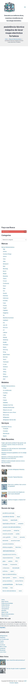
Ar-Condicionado (4, 639)
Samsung (5, 349)
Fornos (2, 643)
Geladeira (5, 402)
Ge (3, 315)
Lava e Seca (3, 652)
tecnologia (5, 587)
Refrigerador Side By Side (9, 419)
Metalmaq (5, 339)
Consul (5, 281)
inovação (5, 564)
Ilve (4, 322)
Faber (4, 303)
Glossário (3, 610)
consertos (16, 530)
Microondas (6, 414)
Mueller (5, 342)
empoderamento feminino (9, 554)
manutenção (15, 568)
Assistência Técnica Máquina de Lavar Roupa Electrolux (13, 55)
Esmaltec (5, 300)
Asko (4, 259)
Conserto (5, 431)
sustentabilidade (8, 584)
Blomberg (5, 268)
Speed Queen (6, 354)
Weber (4, 374)
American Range (7, 254)
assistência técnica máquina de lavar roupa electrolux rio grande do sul (14, 196)
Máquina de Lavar (7, 410)
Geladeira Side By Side (8, 407)
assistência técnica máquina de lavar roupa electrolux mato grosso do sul (14, 157)
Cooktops (2, 644)
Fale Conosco (5, 616)
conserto (20, 523)
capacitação (13, 520)
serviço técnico (19, 581)
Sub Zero (5, 357)
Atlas (4, 261)
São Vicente (19, 584)
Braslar (4, 273)
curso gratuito (7, 537)
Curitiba (17, 533)
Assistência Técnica (7, 58)
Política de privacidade (7, 603)
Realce (4, 347)
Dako (4, 288)
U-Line (4, 364)
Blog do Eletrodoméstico (7, 614)
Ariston (5, 256)
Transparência (5, 608)
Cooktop (5, 392)
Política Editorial (5, 605)
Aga (4, 249)
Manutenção (6, 433)
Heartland (5, 320)
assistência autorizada (8, 513)
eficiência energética (8, 547)
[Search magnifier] (25, 231)
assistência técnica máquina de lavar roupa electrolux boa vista (14, 112)
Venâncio (5, 366)
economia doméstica (8, 544)
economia (5, 540)
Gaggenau (5, 313)
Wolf (4, 379)
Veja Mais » (8, 227)
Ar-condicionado (7, 390)
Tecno (4, 359)
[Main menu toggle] (25, 7)
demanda (22, 537)
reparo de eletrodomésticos (10, 574)
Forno (4, 397)
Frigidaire (5, 310)
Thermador (6, 362)
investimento (13, 564)
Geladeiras (2, 637)
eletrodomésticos (9, 551)
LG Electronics (6, 568)
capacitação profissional (9, 523)
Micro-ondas (3, 646)
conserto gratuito (7, 530)
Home (3, 599)
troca (11, 587)
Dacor (4, 286)
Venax (4, 369)
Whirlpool (5, 376)
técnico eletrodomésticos (9, 591)
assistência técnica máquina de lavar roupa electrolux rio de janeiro (14, 191)
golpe (4, 561)
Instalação (5, 428)
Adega (4, 388)
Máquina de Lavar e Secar (9, 412)
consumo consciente (8, 533)
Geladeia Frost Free (8, 405)
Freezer (5, 400)
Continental (6, 283)
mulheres (5, 571)
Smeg (4, 352)
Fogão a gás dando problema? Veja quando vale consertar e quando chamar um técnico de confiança (13, 444)
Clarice (4, 278)
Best (4, 266)
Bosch (4, 271)
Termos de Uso (5, 607)
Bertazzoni (5, 264)
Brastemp (5, 276)
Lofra (4, 335)
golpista (10, 561)
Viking (4, 371)
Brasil (18, 516)
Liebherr (5, 332)
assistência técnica (8, 516)
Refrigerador (6, 417)
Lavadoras (2, 648)
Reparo (5, 436)
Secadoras (2, 650)
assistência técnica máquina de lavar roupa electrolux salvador (13, 204)
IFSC (16, 561)
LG (3, 330)
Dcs (4, 290)
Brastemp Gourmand (8, 317)
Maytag (5, 337)
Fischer (5, 305)
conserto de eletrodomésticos (12, 527)
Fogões (2, 641)
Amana (5, 251)
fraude (17, 557)
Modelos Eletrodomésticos (8, 386)
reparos (15, 577)
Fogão (4, 395)
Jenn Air (5, 325)
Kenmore (5, 327)
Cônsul (15, 537)
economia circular (15, 540)
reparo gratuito (6, 577)
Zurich (20, 590)
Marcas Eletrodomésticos (7, 247)
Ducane (5, 293)
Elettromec (5, 298)
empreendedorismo (8, 557)
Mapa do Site (4, 612)
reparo (12, 571)
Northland (5, 344)
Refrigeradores (3, 635)
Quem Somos (4, 601)
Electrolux (5, 295)
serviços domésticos (7, 580)
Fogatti (4, 308)
